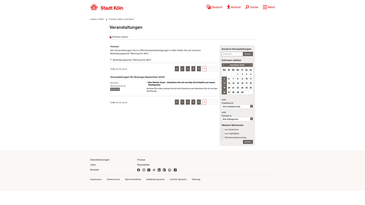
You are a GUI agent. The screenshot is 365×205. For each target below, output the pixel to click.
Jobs (93, 164)
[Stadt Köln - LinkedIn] (159, 169)
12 (224, 83)
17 (247, 83)
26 (224, 92)
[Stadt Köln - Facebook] (138, 169)
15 (238, 83)
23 (242, 87)
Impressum (96, 179)
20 (229, 87)
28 (233, 92)
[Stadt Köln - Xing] (154, 169)
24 (247, 87)
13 (229, 83)
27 (229, 92)
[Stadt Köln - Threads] (148, 169)
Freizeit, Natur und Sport (121, 19)
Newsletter (143, 164)
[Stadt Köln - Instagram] (143, 169)
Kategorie (227, 114)
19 (224, 87)
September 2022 (237, 65)
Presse (141, 159)
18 (251, 83)
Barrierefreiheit (133, 179)
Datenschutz (113, 179)
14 (233, 83)
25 (251, 87)
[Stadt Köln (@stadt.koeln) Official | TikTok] (175, 169)
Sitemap (196, 179)
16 (242, 83)
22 (238, 87)
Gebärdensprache (155, 179)
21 (233, 87)
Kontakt (94, 169)
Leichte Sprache (178, 179)
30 (242, 92)
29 (238, 92)
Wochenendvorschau (236, 137)
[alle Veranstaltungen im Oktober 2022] (251, 65)
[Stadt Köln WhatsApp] (169, 169)
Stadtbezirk (227, 101)
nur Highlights (232, 133)
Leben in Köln (97, 19)
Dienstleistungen (100, 159)
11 (251, 78)
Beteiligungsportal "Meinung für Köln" (132, 59)
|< (177, 68)
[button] (269, 7)
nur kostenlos (232, 129)
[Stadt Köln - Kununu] (164, 169)
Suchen (248, 54)
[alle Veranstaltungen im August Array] (223, 65)
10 (247, 78)
